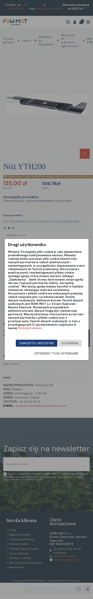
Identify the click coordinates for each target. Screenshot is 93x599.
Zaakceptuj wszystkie (36, 343)
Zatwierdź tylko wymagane (56, 353)
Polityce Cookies (30, 328)
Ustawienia (70, 343)
